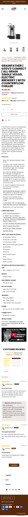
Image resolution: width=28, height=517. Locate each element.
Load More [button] (14, 465)
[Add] (12, 109)
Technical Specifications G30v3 (13, 265)
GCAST (14, 172)
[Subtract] (4, 109)
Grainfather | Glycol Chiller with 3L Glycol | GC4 (14, 218)
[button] (25, 9)
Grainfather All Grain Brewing (13, 324)
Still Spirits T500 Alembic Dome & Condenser (14, 204)
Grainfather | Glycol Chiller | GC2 (14, 220)
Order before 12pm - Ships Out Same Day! (14, 2)
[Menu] (3, 9)
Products (9, 57)
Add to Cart (14, 114)
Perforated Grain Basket (11, 191)
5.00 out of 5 (18, 353)
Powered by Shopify (7, 504)
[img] (6, 382)
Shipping (13, 93)
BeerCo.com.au (6, 502)
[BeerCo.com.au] (13, 8)
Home (3, 57)
